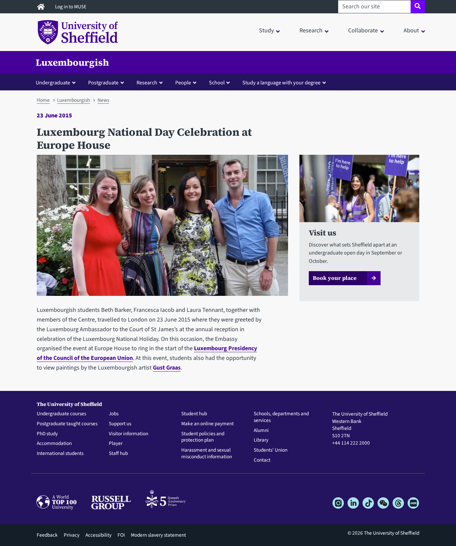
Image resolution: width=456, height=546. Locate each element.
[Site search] (418, 6)
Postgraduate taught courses (67, 424)
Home (43, 100)
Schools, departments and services (281, 417)
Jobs (114, 414)
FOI (121, 535)
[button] (57, 82)
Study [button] (266, 30)
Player (116, 443)
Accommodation (54, 443)
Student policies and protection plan (202, 437)
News (103, 100)
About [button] (411, 30)
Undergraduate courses (61, 414)
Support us (120, 424)
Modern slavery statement (158, 535)
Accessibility (98, 535)
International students (60, 453)
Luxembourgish (72, 62)
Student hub (194, 414)
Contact (262, 460)
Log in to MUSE (71, 6)
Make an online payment (207, 424)
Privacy (71, 535)
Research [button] (310, 30)
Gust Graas (167, 368)
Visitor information (128, 434)
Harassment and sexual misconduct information (206, 453)
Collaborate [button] (363, 30)
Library (261, 440)
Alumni (261, 430)
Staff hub (118, 453)
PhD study (47, 434)
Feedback (47, 535)
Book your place (335, 278)
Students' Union (270, 450)
